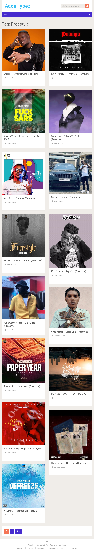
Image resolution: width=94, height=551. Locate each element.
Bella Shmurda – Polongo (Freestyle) (70, 74)
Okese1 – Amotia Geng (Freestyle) (21, 73)
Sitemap (75, 548)
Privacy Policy (53, 548)
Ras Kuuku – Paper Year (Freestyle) (22, 386)
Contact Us (65, 548)
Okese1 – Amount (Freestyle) (66, 197)
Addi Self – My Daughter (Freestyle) (22, 448)
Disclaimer (41, 548)
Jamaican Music (59, 336)
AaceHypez (17, 5)
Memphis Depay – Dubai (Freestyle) (69, 394)
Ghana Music (11, 78)
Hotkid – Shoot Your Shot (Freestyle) (23, 260)
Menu (6, 14)
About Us (20, 548)
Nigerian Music (59, 78)
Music (56, 398)
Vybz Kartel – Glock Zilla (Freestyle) (69, 331)
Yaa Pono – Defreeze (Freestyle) (21, 510)
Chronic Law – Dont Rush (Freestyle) (69, 463)
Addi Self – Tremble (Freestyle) (20, 198)
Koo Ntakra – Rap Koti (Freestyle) (68, 271)
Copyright (30, 548)
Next (19, 531)
